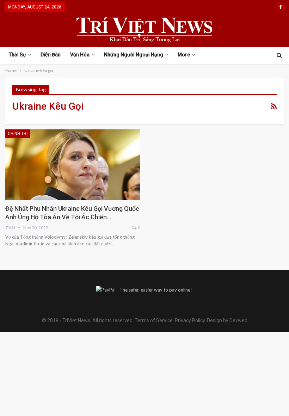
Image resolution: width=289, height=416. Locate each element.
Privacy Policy (190, 320)
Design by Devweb (226, 320)
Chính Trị (17, 133)
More (184, 54)
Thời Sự (17, 54)
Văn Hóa (80, 54)
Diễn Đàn (51, 54)
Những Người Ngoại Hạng (133, 54)
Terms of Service (154, 320)
